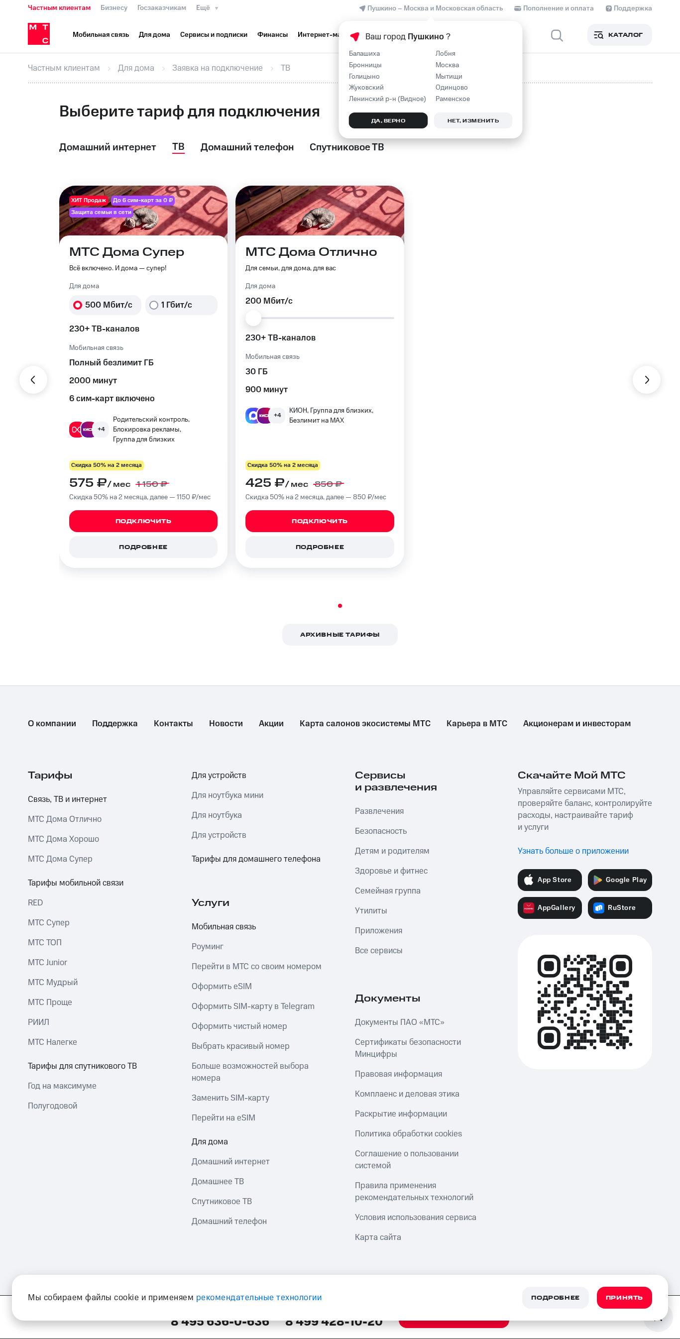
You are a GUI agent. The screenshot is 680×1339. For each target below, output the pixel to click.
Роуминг (208, 947)
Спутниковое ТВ (222, 1202)
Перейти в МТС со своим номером (257, 967)
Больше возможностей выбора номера (250, 1072)
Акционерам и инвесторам (577, 724)
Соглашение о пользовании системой (406, 1160)
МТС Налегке (52, 1042)
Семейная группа (388, 891)
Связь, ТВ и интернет (67, 799)
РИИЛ (38, 1022)
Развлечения (379, 811)
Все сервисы (379, 951)
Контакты (173, 724)
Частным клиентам (59, 8)
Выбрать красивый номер (241, 1046)
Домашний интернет (231, 1162)
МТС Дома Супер (60, 859)
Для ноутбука (217, 815)
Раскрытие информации (401, 1114)
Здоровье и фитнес (391, 871)
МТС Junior (47, 963)
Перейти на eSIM (223, 1118)
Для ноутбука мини (227, 795)
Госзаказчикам (161, 8)
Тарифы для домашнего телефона (256, 859)
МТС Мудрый (53, 983)
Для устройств (219, 775)
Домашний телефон (229, 1221)
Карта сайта (378, 1237)
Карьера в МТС (477, 724)
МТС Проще (50, 1002)
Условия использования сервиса (415, 1218)
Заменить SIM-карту (230, 1098)
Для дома (210, 1142)
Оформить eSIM (222, 987)
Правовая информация (398, 1074)
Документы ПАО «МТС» (400, 1022)
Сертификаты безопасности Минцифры (408, 1048)
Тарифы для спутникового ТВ (82, 1066)
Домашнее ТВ (218, 1182)
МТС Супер (49, 923)
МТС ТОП (45, 943)
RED (35, 903)
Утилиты (371, 911)
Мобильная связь (224, 927)
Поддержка (115, 724)
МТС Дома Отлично (65, 819)
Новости (226, 724)
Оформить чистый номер (239, 1026)
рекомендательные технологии (259, 1298)
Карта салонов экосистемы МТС (365, 724)
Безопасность (381, 831)
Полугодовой (52, 1106)
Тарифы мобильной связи (75, 883)
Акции (271, 724)
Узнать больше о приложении (573, 851)
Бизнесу (114, 8)
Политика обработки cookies (408, 1134)
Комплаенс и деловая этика (407, 1094)
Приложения (378, 931)
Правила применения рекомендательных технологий (414, 1192)
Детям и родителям (392, 851)
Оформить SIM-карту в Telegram (253, 1006)
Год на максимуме (62, 1086)
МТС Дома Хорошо (63, 839)
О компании (52, 724)
